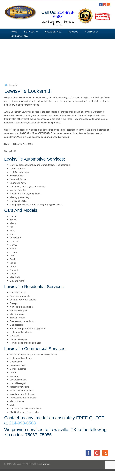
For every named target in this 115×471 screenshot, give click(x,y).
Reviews (73, 32)
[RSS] (108, 4)
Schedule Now (19, 36)
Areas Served (53, 32)
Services (29, 32)
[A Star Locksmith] (20, 11)
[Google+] (104, 4)
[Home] (6, 85)
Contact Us (92, 32)
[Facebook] (101, 4)
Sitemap (46, 463)
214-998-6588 (63, 14)
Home (14, 32)
